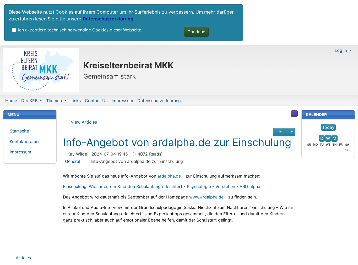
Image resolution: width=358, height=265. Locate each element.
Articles (22, 257)
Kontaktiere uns (25, 141)
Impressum (122, 100)
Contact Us (96, 100)
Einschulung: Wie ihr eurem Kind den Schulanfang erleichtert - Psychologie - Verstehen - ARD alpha (161, 186)
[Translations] (278, 132)
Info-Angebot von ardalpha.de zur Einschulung (177, 142)
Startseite (19, 131)
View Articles (83, 122)
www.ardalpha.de (206, 197)
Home (11, 100)
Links (75, 100)
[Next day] (340, 132)
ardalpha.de (169, 176)
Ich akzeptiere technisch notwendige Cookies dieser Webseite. (80, 29)
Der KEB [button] (30, 100)
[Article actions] (289, 132)
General (72, 161)
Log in (341, 50)
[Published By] (64, 154)
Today (328, 127)
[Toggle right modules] (294, 113)
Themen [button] (54, 100)
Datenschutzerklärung (108, 18)
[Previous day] (315, 132)
